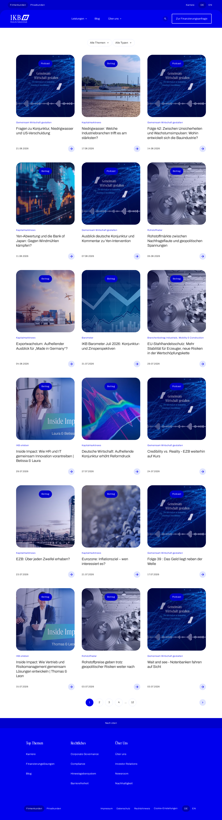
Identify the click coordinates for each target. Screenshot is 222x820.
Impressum (107, 808)
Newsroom (121, 773)
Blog (97, 18)
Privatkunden (37, 5)
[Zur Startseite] (19, 19)
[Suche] (165, 18)
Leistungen (78, 18)
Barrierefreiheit (80, 783)
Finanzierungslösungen (40, 763)
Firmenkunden (18, 5)
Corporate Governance (85, 754)
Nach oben (111, 723)
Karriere (190, 5)
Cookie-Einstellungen (165, 808)
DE (202, 5)
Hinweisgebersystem (83, 773)
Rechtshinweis (142, 808)
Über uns (113, 18)
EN (210, 5)
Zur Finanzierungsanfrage (191, 18)
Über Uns (121, 743)
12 (132, 702)
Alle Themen (97, 42)
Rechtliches (78, 743)
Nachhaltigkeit (124, 783)
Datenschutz (123, 808)
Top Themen (34, 743)
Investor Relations (126, 763)
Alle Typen (121, 42)
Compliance (78, 763)
